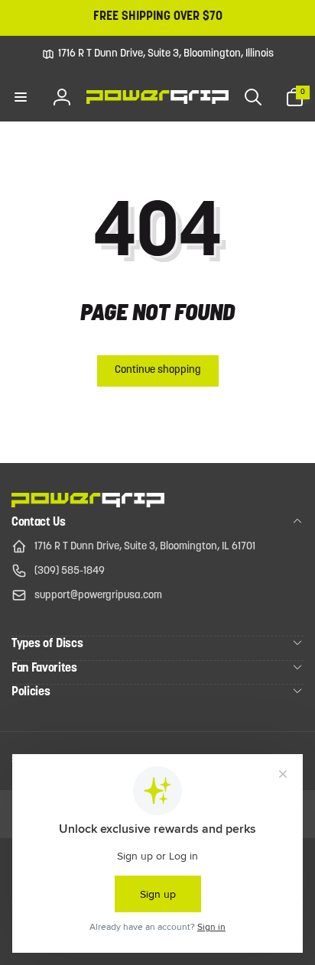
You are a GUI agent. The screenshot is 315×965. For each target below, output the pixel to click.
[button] (20, 97)
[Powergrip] (87, 504)
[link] (158, 54)
